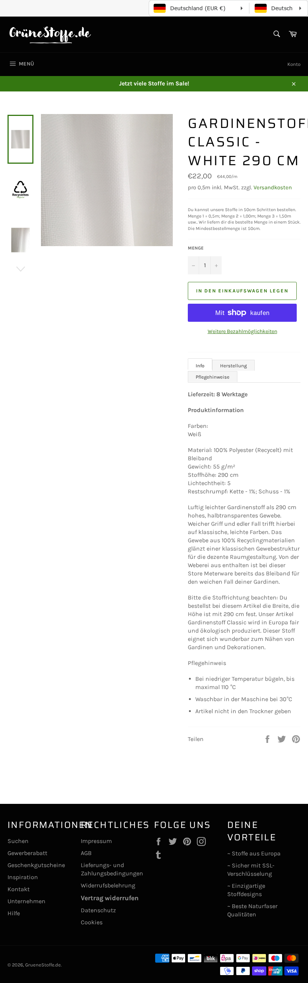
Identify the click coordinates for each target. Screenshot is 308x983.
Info (200, 365)
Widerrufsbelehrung (108, 885)
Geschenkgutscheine (36, 865)
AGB (86, 853)
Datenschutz (98, 910)
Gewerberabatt (27, 853)
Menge (196, 248)
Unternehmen (26, 901)
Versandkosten (273, 187)
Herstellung (233, 365)
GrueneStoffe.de (43, 965)
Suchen (18, 841)
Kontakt (19, 889)
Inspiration (23, 877)
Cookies (92, 922)
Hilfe (14, 913)
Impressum (96, 841)
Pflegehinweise (212, 377)
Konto (293, 64)
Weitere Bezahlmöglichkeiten (242, 331)
